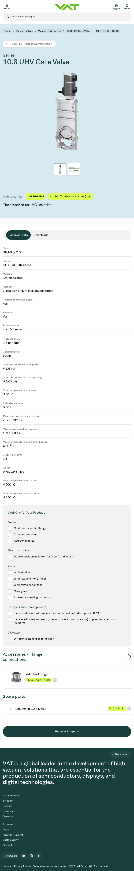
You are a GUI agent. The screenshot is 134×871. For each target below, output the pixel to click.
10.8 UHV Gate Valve (78, 31)
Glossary (8, 816)
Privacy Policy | (22, 866)
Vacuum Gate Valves (49, 31)
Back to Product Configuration (32, 43)
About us (8, 824)
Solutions (8, 800)
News (6, 829)
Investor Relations (13, 834)
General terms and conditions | (50, 866)
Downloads (9, 811)
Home (7, 31)
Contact (7, 845)
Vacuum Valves (24, 31)
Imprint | (7, 866)
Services (7, 805)
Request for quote (67, 731)
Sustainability (11, 839)
